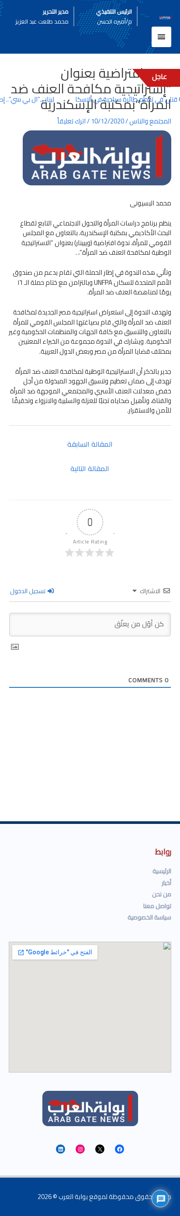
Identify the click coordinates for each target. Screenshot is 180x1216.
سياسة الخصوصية (149, 917)
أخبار (166, 882)
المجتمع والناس (150, 121)
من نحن (161, 894)
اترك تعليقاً (71, 121)
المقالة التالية (89, 468)
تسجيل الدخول (28, 591)
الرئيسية (161, 871)
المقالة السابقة (90, 444)
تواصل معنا (157, 906)
